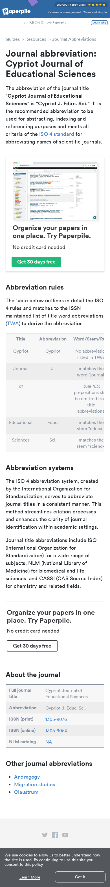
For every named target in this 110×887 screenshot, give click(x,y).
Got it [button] (80, 876)
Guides (13, 39)
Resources (35, 39)
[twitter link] (45, 836)
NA (48, 742)
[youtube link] (65, 836)
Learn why (99, 22)
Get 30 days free (36, 261)
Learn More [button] (29, 877)
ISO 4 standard (56, 134)
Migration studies (34, 784)
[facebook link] (55, 836)
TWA (13, 323)
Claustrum (26, 792)
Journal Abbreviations (74, 39)
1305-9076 (56, 719)
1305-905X (56, 730)
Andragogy (27, 777)
